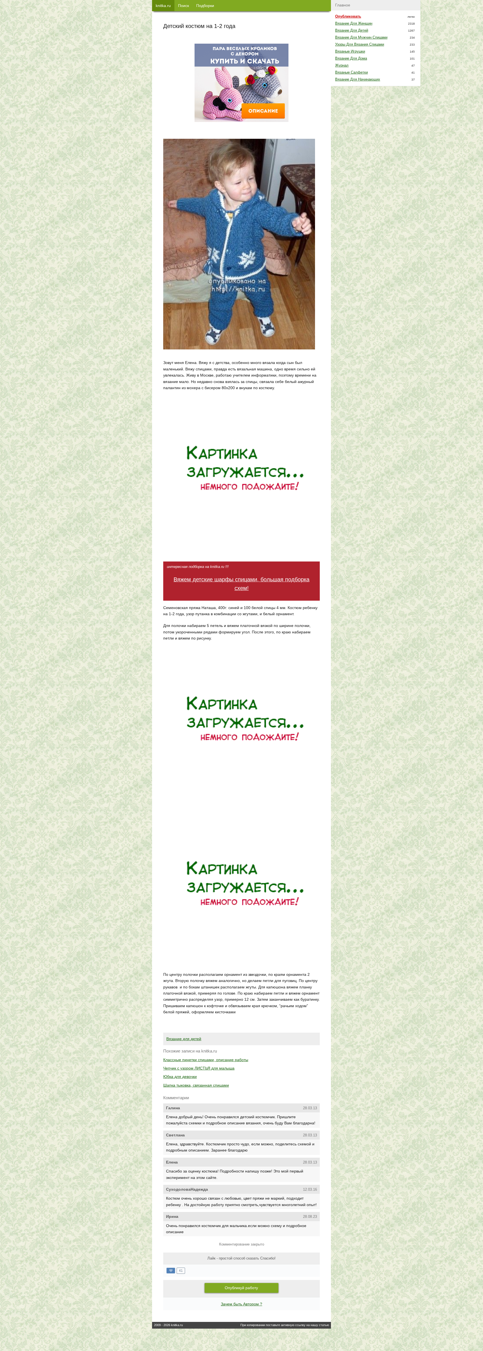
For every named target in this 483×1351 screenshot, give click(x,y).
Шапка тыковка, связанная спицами (196, 1085)
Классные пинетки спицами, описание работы (205, 1060)
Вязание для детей (183, 1039)
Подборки (205, 5)
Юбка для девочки (180, 1076)
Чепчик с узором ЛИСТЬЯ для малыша (199, 1068)
